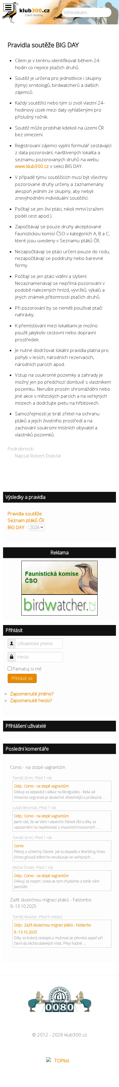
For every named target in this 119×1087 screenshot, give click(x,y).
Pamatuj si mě (27, 669)
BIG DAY (16, 527)
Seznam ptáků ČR (26, 520)
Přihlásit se (22, 678)
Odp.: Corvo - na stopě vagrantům (41, 786)
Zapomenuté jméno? (31, 694)
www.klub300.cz (32, 166)
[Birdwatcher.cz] (59, 605)
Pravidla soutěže (25, 513)
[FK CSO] (59, 577)
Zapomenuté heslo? (31, 700)
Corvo (18, 845)
